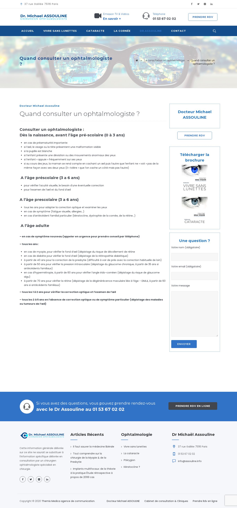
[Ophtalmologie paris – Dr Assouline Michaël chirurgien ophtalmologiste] (44, 17)
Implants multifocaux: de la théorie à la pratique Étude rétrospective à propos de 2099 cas (93, 473)
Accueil (27, 30)
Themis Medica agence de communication (68, 501)
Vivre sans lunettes (135, 446)
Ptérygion (129, 460)
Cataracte (95, 30)
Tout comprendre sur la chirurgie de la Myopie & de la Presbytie (88, 458)
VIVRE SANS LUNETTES (60, 30)
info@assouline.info (190, 461)
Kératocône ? (132, 467)
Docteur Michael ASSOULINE (123, 501)
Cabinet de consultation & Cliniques (166, 501)
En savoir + (112, 19)
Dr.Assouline (151, 30)
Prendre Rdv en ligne (193, 406)
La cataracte (131, 453)
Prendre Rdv (203, 17)
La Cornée (122, 30)
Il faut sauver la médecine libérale (93, 446)
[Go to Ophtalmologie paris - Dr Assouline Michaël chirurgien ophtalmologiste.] (137, 60)
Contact (178, 30)
